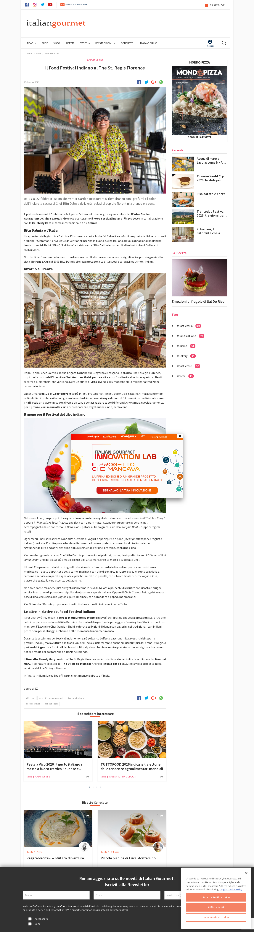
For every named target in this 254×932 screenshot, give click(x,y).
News (30, 43)
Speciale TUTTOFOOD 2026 (122, 776)
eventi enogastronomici (52, 698)
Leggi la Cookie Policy (231, 889)
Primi (39, 851)
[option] (58, 751)
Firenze (30, 698)
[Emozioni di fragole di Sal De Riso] (199, 277)
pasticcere (189, 366)
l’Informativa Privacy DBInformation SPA (55, 906)
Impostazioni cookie (216, 917)
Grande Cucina (52, 53)
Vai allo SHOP (217, 4)
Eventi (84, 43)
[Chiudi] (246, 873)
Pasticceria (189, 326)
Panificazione (191, 336)
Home (29, 53)
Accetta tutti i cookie (216, 897)
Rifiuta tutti (216, 907)
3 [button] (97, 787)
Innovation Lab (148, 43)
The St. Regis (52, 703)
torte (185, 376)
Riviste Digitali (104, 43)
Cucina (186, 346)
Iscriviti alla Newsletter (76, 4)
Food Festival (33, 703)
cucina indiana (76, 698)
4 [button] (100, 787)
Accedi (210, 45)
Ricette (30, 851)
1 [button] (89, 787)
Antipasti (115, 851)
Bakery (186, 356)
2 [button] (93, 787)
